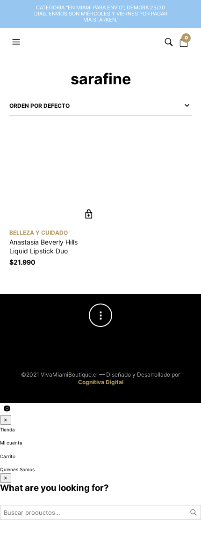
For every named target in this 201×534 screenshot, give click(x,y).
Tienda (7, 429)
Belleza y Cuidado (38, 232)
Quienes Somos (17, 469)
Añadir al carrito (88, 214)
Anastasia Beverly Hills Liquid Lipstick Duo (43, 246)
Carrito (7, 456)
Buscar (193, 512)
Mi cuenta (11, 442)
